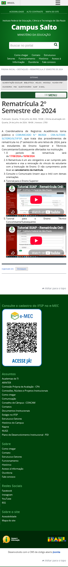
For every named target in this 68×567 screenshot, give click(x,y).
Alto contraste (35, 11)
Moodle (47, 83)
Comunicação (9, 398)
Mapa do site (52, 11)
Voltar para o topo (55, 288)
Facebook (7, 490)
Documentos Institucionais (16, 410)
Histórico (43, 58)
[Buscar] (56, 45)
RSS (4, 502)
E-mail (42, 87)
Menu (52, 95)
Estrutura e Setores (12, 418)
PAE (15, 87)
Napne (5, 426)
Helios (38, 83)
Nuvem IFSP (57, 83)
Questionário (24, 87)
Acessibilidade (16, 11)
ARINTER (6, 382)
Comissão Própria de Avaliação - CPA (21, 386)
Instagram (7, 494)
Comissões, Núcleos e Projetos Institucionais (25, 390)
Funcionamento (27, 58)
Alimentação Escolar (12, 83)
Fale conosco (49, 62)
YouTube (6, 498)
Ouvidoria (33, 62)
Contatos (7, 406)
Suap (35, 87)
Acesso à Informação (12, 468)
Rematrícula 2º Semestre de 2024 (29, 107)
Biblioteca (29, 83)
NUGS (5, 430)
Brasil (11, 2)
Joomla (56, 552)
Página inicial (8, 69)
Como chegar (21, 55)
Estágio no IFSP (10, 414)
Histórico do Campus (13, 422)
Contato (36, 55)
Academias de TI (10, 378)
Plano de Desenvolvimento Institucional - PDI (25, 434)
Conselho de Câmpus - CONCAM (18, 402)
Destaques (22, 69)
